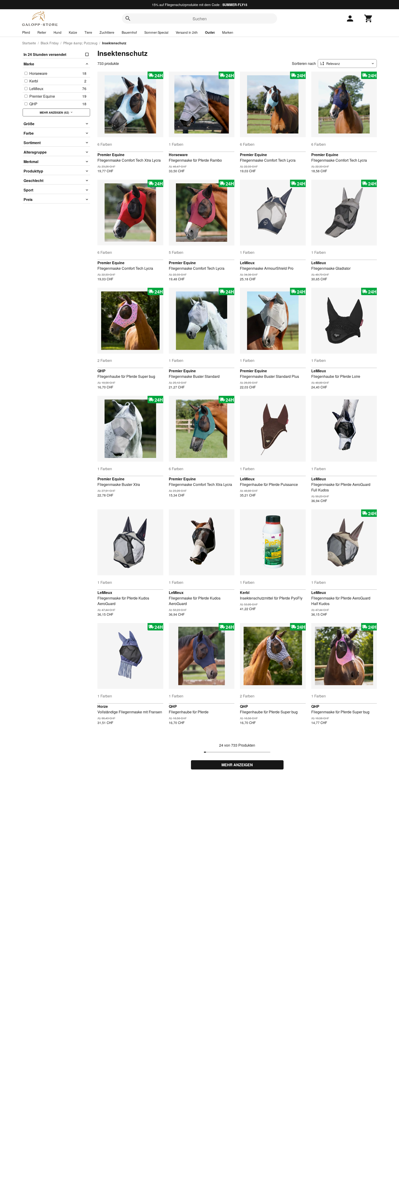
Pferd (26, 32)
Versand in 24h (187, 32)
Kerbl (244, 592)
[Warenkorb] (368, 18)
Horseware (178, 154)
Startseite (29, 43)
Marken (227, 32)
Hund (57, 32)
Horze (102, 706)
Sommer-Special (156, 32)
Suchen (200, 18)
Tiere (88, 32)
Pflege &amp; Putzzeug (80, 43)
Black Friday (50, 43)
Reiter (41, 32)
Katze (73, 32)
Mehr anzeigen (237, 764)
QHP (101, 370)
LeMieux (247, 262)
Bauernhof (129, 32)
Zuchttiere (107, 32)
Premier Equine (110, 154)
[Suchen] (128, 18)
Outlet (210, 32)
